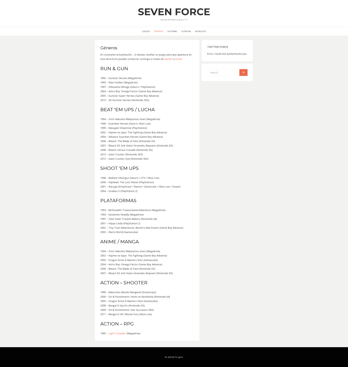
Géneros (158, 31)
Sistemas (172, 31)
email (178, 59)
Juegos (146, 31)
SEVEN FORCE (174, 12)
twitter (168, 59)
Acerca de (200, 31)
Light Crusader (117, 333)
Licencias (186, 31)
